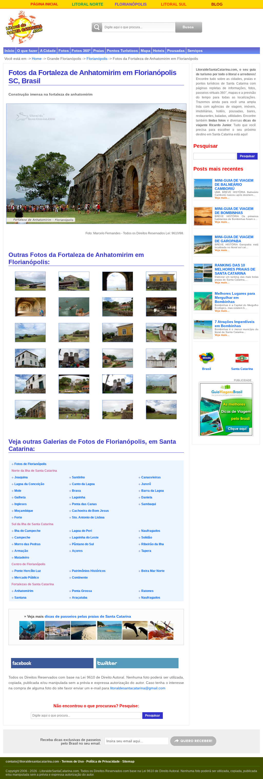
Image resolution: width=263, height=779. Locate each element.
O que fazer (27, 51)
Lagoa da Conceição (29, 484)
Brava (76, 491)
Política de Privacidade (103, 761)
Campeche (22, 537)
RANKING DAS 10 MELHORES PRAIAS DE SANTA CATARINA (235, 269)
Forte (18, 517)
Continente (79, 577)
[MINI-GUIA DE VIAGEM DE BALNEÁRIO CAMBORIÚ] (203, 188)
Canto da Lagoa (83, 484)
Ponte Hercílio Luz (27, 571)
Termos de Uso (73, 761)
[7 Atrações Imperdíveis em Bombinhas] (203, 329)
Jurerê (145, 484)
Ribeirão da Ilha (152, 544)
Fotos (64, 51)
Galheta (20, 497)
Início (9, 51)
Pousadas (176, 51)
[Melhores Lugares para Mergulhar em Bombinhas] (203, 301)
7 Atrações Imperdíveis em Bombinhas (235, 324)
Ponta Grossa (81, 591)
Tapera (145, 551)
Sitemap (128, 761)
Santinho (78, 477)
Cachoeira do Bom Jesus (90, 511)
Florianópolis (97, 59)
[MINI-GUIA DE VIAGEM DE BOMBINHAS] (203, 216)
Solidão (146, 537)
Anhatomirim (23, 591)
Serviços (195, 51)
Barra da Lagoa (152, 491)
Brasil (206, 369)
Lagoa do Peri (81, 531)
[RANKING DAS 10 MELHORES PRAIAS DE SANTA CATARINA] (203, 272)
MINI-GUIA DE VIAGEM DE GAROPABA (234, 239)
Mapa (145, 51)
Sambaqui (148, 504)
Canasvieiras (150, 477)
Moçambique (23, 511)
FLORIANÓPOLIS (131, 4)
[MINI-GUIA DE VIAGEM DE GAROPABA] (203, 244)
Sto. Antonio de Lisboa (88, 517)
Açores (77, 551)
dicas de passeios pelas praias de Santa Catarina (88, 616)
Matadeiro (21, 557)
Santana (20, 597)
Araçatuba (79, 597)
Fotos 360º (81, 51)
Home (37, 59)
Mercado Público (26, 577)
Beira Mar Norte (152, 571)
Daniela (146, 497)
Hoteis (158, 51)
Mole (17, 491)
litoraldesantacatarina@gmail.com (137, 688)
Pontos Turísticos (122, 51)
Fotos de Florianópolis (30, 464)
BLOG (217, 4)
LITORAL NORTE (87, 4)
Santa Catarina (242, 369)
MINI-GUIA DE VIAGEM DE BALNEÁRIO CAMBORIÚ (234, 184)
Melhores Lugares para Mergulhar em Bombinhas (235, 297)
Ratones (147, 591)
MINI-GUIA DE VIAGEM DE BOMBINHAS (234, 211)
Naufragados (150, 531)
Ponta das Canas (84, 504)
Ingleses (20, 504)
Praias (98, 51)
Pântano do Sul (82, 544)
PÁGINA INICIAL (44, 4)
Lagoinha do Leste (85, 537)
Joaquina (21, 477)
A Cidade (48, 51)
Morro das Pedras (27, 544)
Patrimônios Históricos (88, 571)
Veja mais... (222, 197)
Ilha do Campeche (27, 531)
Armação (21, 551)
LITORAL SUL (173, 4)
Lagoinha (78, 497)
